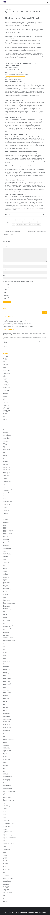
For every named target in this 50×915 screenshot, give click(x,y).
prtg (4, 794)
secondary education (7, 825)
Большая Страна (6, 333)
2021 (4, 428)
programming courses (7, 790)
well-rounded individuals (36, 224)
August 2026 (5, 356)
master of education (7, 686)
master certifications (7, 684)
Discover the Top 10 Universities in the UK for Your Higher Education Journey (24, 348)
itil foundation (6, 634)
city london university (7, 489)
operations (5, 753)
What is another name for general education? (15, 76)
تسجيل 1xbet (5, 341)
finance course (6, 577)
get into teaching (6, 594)
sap (4, 812)
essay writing (5, 566)
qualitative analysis (7, 797)
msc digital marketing (7, 719)
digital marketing (6, 528)
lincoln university (6, 654)
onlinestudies (6, 751)
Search (5, 308)
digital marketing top (7, 533)
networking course (7, 730)
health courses (6, 612)
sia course (5, 828)
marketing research (7, 681)
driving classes (6, 537)
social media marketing (8, 835)
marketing (5, 675)
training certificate (7, 869)
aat (3, 429)
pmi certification (6, 770)
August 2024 (5, 393)
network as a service (7, 724)
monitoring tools (6, 716)
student (4, 846)
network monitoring (7, 727)
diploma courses (6, 536)
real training (5, 805)
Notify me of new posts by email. (6, 297)
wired (4, 895)
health (4, 611)
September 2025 (6, 373)
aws (4, 458)
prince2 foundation (7, 783)
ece (4, 542)
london (4, 658)
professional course (7, 785)
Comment (5, 246)
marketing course (6, 676)
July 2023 (5, 413)
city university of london (8, 492)
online (4, 741)
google (4, 597)
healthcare (5, 614)
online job (5, 742)
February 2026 (6, 365)
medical (4, 699)
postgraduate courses (7, 776)
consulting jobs (6, 510)
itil (3, 631)
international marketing (8, 625)
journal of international (8, 637)
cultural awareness (36, 219)
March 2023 (5, 419)
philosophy (5, 765)
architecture (5, 455)
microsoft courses (6, 713)
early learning (6, 541)
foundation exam (6, 588)
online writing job (6, 748)
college (4, 496)
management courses (7, 669)
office (4, 736)
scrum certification (7, 819)
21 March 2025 (8, 9)
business (5, 466)
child (4, 484)
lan (3, 641)
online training (6, 747)
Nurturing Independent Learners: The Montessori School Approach (17, 323)
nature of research (7, 721)
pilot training (5, 767)
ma (3, 663)
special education (6, 841)
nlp (3, 733)
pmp (4, 771)
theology (5, 858)
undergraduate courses (8, 878)
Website (4, 275)
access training (6, 432)
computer (5, 502)
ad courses (5, 441)
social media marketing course (9, 837)
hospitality (5, 617)
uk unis (4, 874)
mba (4, 693)
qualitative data (6, 799)
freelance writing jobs (7, 589)
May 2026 (5, 361)
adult (4, 443)
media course (6, 696)
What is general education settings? (13, 79)
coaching (5, 495)
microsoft (5, 712)
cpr (3, 518)
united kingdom (6, 880)
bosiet (4, 463)
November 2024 (6, 388)
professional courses (7, 786)
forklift (4, 586)
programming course (7, 788)
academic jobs (6, 431)
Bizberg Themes (43, 912)
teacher (4, 852)
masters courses (6, 689)
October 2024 (6, 390)
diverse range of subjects (17, 222)
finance (4, 576)
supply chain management (8, 848)
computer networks (7, 505)
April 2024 (5, 399)
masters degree (6, 690)
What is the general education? (12, 67)
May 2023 (5, 416)
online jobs (5, 744)
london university (6, 661)
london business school (8, 660)
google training (6, 608)
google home (5, 605)
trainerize (5, 864)
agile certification (6, 449)
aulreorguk (8, 214)
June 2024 (5, 396)
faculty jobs (5, 574)
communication (6, 499)
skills (13, 224)
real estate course (6, 803)
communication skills (7, 501)
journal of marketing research (9, 640)
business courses (6, 472)
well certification (6, 893)
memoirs (5, 706)
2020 (4, 426)
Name (4, 264)
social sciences (19, 224)
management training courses (9, 670)
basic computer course (7, 460)
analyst (4, 453)
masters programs (7, 692)
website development (7, 892)
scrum (4, 817)
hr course (5, 618)
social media (5, 834)
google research (6, 606)
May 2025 (5, 379)
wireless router (6, 896)
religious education (7, 806)
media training (6, 698)
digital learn (5, 525)
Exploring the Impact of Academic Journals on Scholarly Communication (17, 320)
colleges (4, 498)
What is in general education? (12, 71)
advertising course (7, 444)
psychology (5, 796)
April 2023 (5, 417)
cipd (4, 486)
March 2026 (5, 364)
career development (7, 475)
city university (6, 490)
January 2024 (5, 404)
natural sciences (41, 222)
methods (5, 710)
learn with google (6, 647)
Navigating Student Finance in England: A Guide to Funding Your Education (18, 326)
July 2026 (5, 358)
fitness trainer (6, 585)
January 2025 (5, 385)
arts (13, 219)
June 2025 (5, 378)
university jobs (6, 884)
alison (4, 450)
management (6, 666)
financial (5, 579)
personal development (7, 757)
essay (4, 565)
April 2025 (5, 381)
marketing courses (7, 678)
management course (7, 667)
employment (5, 556)
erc (3, 563)
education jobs (6, 545)
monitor (4, 715)
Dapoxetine (5, 345)
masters (4, 687)
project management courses (9, 791)
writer (4, 899)
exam (4, 570)
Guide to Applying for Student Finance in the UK (13, 324)
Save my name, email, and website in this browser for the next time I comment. (19, 281)
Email (4, 269)
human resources (6, 620)
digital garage (6, 524)
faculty (4, 573)
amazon (4, 452)
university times (6, 887)
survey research (6, 849)
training (4, 866)
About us (10, 910)
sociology (5, 838)
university (5, 883)
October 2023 (6, 408)
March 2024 (5, 401)
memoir (4, 704)
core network (5, 513)
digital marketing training (8, 534)
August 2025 (5, 375)
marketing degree (6, 680)
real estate (5, 802)
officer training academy (8, 738)
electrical (5, 550)
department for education (8, 521)
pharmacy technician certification (10, 764)
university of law (6, 886)
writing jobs (5, 901)
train (4, 861)
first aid (4, 580)
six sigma (5, 829)
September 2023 (6, 410)
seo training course (7, 826)
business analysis (6, 467)
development (5, 522)
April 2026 (5, 362)
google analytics (6, 602)
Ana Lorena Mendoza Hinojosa (9, 337)
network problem (6, 728)
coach (4, 493)
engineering (5, 557)
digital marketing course (8, 530)
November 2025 (6, 370)
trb (3, 870)
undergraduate (6, 877)
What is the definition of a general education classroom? (17, 74)
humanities (34, 222)
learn (4, 646)
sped (4, 844)
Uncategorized (6, 875)
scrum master (6, 820)
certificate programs (7, 482)
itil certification (6, 632)
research (5, 808)
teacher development (7, 854)
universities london (7, 881)
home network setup (7, 615)
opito (4, 754)
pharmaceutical (6, 760)
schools (4, 814)
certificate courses (7, 481)
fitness (4, 583)
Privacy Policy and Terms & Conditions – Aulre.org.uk (30, 910)
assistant (5, 457)
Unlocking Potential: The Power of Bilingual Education (37, 232)
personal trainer (6, 759)
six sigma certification (7, 831)
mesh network (6, 707)
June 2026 (5, 359)
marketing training (7, 683)
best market (5, 461)
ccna (4, 476)
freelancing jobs (6, 592)
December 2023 (6, 405)
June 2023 (5, 414)
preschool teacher (6, 779)
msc (4, 718)
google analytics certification (9, 603)
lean (4, 644)
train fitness (5, 863)
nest (4, 722)
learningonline (6, 650)
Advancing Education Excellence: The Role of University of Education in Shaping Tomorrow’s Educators (12, 233)
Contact (15, 910)
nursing (4, 734)
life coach (5, 652)
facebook (5, 571)
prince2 (4, 782)
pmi (4, 768)
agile (4, 447)
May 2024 (5, 398)
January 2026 (5, 367)
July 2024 (5, 395)
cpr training (5, 519)
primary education (7, 780)
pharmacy (5, 762)
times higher (5, 860)
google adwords (6, 600)
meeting (4, 702)
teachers (5, 855)
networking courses (7, 731)
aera (4, 446)
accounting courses (7, 437)
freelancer (5, 591)
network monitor (6, 725)
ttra (4, 872)
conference (5, 508)
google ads (5, 599)
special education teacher (8, 843)
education (5, 544)
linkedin (4, 655)
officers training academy (8, 739)
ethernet (5, 568)
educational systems (7, 548)
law (4, 643)
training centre (6, 867)
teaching (5, 857)
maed (4, 664)
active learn (5, 440)
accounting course (7, 435)
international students (7, 626)
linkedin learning (6, 657)
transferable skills (27, 224)
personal (5, 756)
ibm (4, 623)
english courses (6, 562)
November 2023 (6, 407)
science (4, 815)
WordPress (31, 912)
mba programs (6, 695)
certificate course (6, 479)
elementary (5, 551)
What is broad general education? (13, 77)
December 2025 (6, 369)
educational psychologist (8, 547)
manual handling (6, 673)
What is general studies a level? (12, 69)
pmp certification (6, 773)
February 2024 (6, 402)
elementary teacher (7, 554)
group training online (7, 609)
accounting (5, 434)
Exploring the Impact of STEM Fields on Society (12, 321)
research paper (6, 809)
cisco (4, 487)
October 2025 (6, 372)
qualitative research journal (8, 800)
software (5, 840)
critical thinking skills (26, 219)
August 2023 (5, 411)
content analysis (6, 512)
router (4, 811)
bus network (5, 464)
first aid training (6, 582)
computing (5, 507)
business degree (6, 473)
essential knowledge (26, 222)
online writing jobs (7, 750)
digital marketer (6, 527)
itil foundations (6, 635)
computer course (6, 504)
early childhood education (8, 539)
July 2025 (5, 376)
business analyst (6, 469)
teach (4, 851)
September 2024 (6, 391)
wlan (4, 898)
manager (5, 672)
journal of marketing (7, 638)
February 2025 (6, 384)
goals (4, 596)
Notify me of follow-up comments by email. (6, 290)
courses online (6, 515)
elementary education (7, 553)
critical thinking (18, 219)
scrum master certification (8, 822)
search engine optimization (8, 823)
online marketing (6, 745)
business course (6, 470)
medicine (5, 701)
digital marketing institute (8, 531)
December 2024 (6, 387)
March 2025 (5, 382)
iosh (4, 629)
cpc (4, 516)
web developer (6, 889)
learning (5, 649)
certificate (5, 478)
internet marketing (7, 628)
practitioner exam (6, 777)
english (4, 560)
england (4, 559)
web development (6, 890)
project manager (6, 793)
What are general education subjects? (14, 72)
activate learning (6, 438)
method (4, 709)
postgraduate (6, 774)
